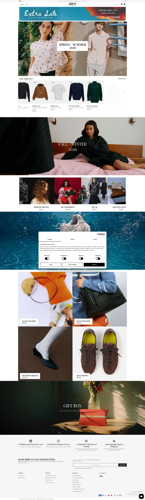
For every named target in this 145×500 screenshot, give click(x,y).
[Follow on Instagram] (102, 476)
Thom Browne (58, 107)
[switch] (64, 258)
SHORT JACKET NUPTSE (23, 107)
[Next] (124, 92)
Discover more (122, 78)
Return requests (49, 482)
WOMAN (22, 4)
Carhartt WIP (40, 106)
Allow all (94, 264)
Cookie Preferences (77, 491)
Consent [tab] (50, 239)
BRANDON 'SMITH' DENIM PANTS (79, 109)
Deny (50, 264)
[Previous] (20, 92)
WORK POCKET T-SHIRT (41, 107)
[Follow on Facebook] (100, 476)
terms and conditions (86, 468)
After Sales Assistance (51, 475)
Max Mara (111, 107)
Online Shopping (76, 475)
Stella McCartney (95, 107)
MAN (27, 4)
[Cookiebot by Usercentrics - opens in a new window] (98, 234)
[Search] (115, 4)
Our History (21, 475)
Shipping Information (50, 477)
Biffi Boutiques (22, 477)
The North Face (22, 106)
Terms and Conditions (78, 477)
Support (124, 1)
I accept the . (83, 468)
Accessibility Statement (78, 489)
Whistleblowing (76, 486)
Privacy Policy (75, 480)
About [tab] (95, 239)
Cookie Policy (75, 482)
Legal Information (76, 484)
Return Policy (48, 480)
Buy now (34, 209)
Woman (79, 461)
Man (75, 461)
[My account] (118, 4)
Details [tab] (72, 239)
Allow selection (72, 264)
